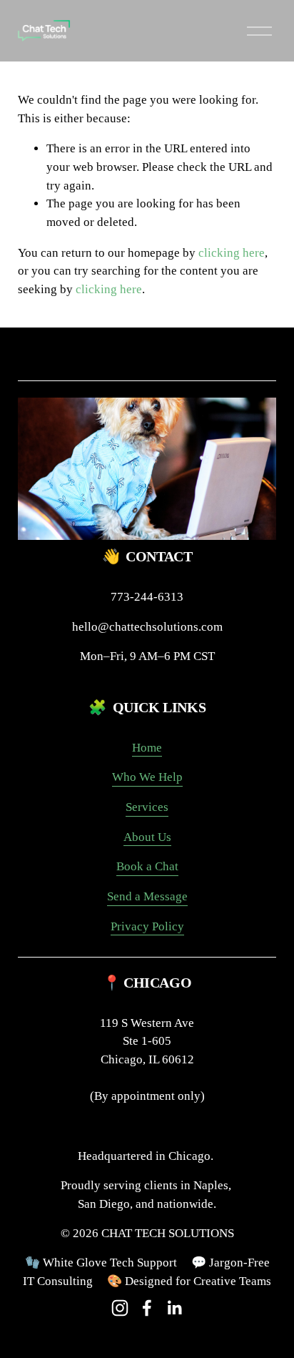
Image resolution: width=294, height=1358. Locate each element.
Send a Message (147, 896)
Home (147, 747)
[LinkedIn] (174, 1308)
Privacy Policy (147, 926)
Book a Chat (147, 866)
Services (147, 807)
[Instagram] (119, 1308)
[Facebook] (147, 1308)
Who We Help (147, 777)
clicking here (231, 253)
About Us (147, 837)
